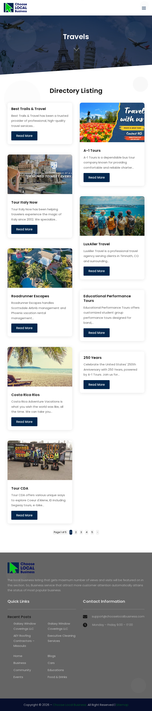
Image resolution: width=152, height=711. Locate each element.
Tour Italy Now (24, 202)
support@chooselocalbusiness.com (118, 616)
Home (17, 656)
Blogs (52, 656)
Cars (51, 663)
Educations (56, 670)
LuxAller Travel (97, 244)
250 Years (93, 357)
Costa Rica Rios (25, 394)
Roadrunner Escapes (30, 296)
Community (22, 670)
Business (19, 663)
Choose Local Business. (70, 705)
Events (18, 677)
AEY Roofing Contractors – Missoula (23, 641)
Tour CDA (19, 488)
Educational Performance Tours (107, 298)
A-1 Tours (92, 150)
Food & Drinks (57, 677)
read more (24, 136)
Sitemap (122, 705)
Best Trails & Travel (28, 108)
